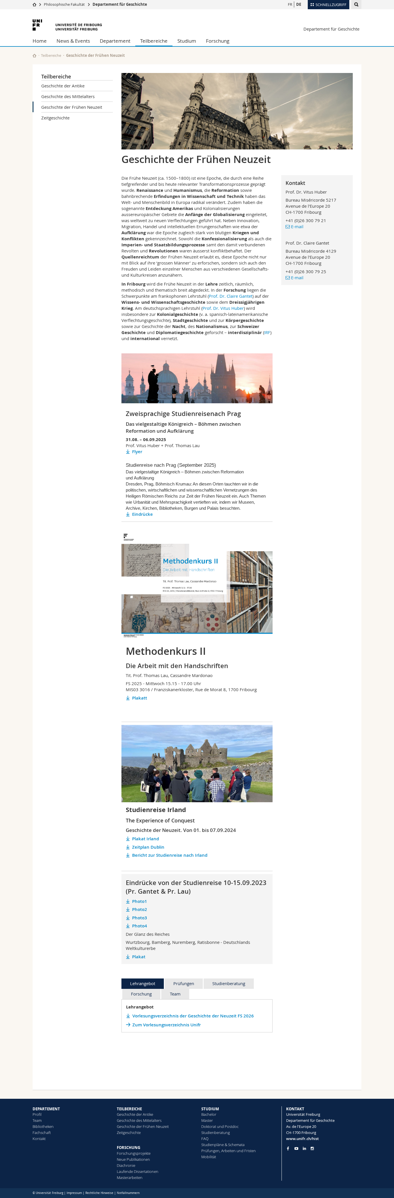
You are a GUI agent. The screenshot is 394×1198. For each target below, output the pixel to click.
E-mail (297, 226)
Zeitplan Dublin (148, 847)
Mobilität (208, 1156)
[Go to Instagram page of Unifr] (312, 1148)
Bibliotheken (43, 1126)
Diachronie (126, 1165)
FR (290, 4)
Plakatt (139, 698)
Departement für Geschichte (120, 4)
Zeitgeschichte (55, 118)
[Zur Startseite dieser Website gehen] (34, 56)
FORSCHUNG (128, 1147)
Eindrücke (142, 514)
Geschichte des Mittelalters (68, 96)
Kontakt (39, 1138)
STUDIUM (210, 1108)
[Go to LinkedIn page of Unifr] (304, 1148)
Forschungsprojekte (134, 1153)
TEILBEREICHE (129, 1108)
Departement (115, 41)
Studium (186, 41)
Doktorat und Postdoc (220, 1126)
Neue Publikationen (133, 1159)
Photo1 (139, 901)
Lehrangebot (142, 983)
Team (175, 994)
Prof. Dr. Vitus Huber (223, 308)
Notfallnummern (128, 1193)
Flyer (137, 452)
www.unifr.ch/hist (302, 1138)
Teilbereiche (154, 41)
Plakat (138, 957)
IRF (267, 332)
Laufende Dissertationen (137, 1171)
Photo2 (139, 909)
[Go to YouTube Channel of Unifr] (296, 1148)
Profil (37, 1114)
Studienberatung (228, 983)
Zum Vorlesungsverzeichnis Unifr (166, 1025)
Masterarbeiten (129, 1177)
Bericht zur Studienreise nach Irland (169, 855)
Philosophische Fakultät (64, 4)
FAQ (205, 1138)
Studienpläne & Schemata (223, 1144)
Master (207, 1120)
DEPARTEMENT (46, 1108)
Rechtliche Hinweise (99, 1193)
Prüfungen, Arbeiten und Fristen (228, 1150)
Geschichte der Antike (63, 86)
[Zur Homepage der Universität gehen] (67, 25)
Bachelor (208, 1114)
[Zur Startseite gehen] (34, 4)
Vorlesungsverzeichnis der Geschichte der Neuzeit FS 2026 (193, 1016)
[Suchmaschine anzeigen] (356, 4)
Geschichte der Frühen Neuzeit (71, 107)
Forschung (217, 41)
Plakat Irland (145, 839)
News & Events (73, 41)
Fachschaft (42, 1132)
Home (40, 41)
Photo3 (139, 918)
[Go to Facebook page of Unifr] (288, 1148)
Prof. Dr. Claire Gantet (230, 296)
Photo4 (139, 926)
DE (298, 4)
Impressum (74, 1193)
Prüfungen (183, 983)
